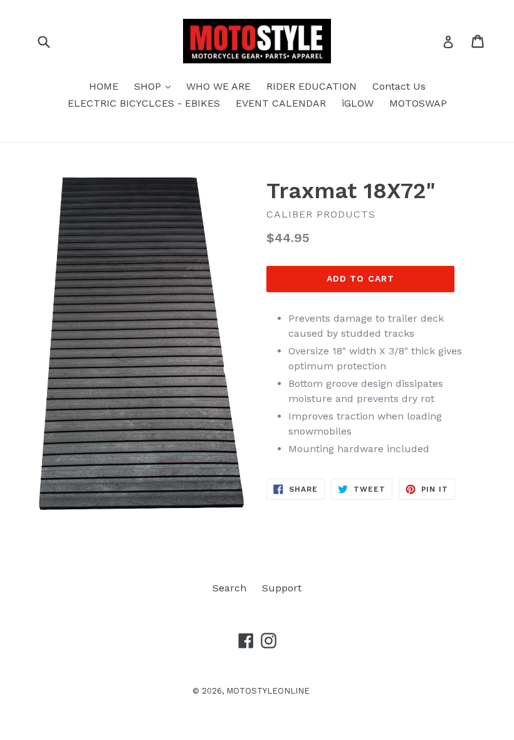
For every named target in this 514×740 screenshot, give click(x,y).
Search (229, 588)
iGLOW (358, 103)
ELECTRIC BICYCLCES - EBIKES (144, 103)
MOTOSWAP (418, 103)
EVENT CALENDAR (281, 103)
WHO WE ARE (218, 86)
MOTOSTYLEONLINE (268, 690)
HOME (103, 86)
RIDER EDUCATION (311, 86)
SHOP (155, 86)
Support (282, 588)
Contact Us (399, 86)
